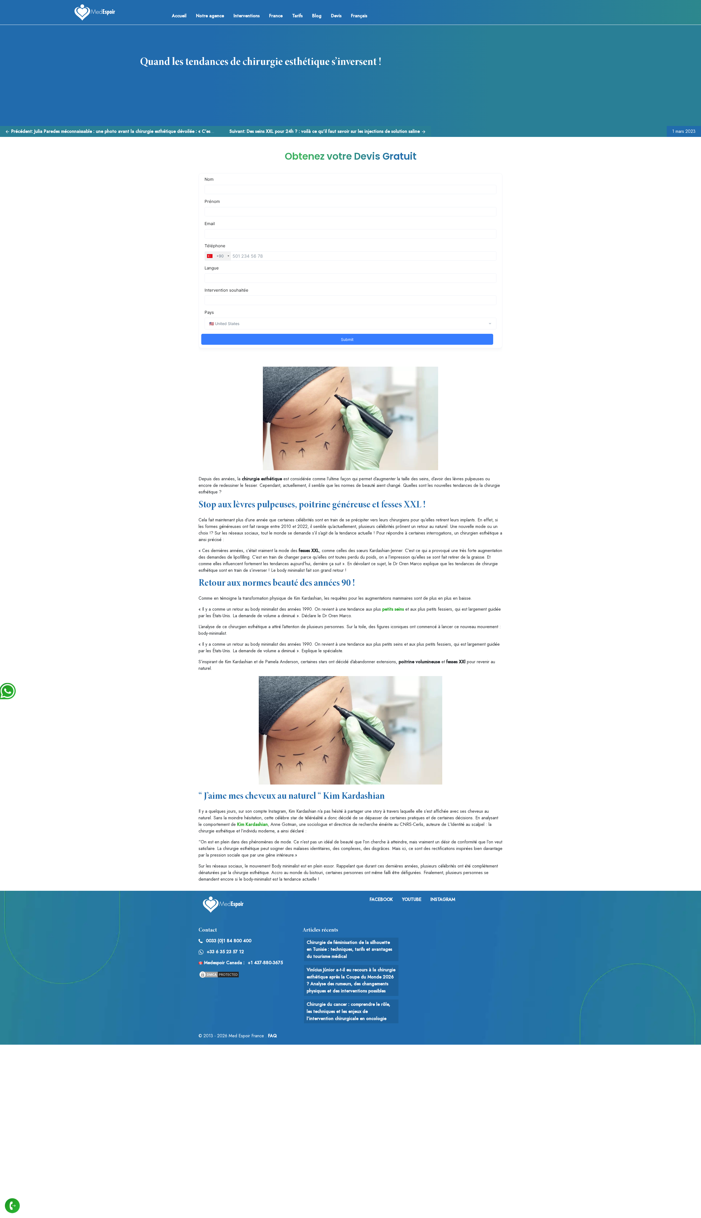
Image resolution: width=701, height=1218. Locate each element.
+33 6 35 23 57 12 (225, 952)
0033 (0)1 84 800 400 (228, 941)
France (276, 16)
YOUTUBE (411, 899)
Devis (336, 16)
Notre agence (210, 16)
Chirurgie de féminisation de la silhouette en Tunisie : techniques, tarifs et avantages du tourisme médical (349, 949)
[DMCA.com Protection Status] (219, 974)
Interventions (247, 16)
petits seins (393, 609)
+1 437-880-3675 (265, 963)
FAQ (272, 1036)
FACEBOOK (381, 899)
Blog (316, 16)
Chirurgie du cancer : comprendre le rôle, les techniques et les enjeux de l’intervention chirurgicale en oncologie (348, 1011)
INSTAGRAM (442, 899)
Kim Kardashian (252, 824)
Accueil (179, 16)
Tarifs (297, 16)
